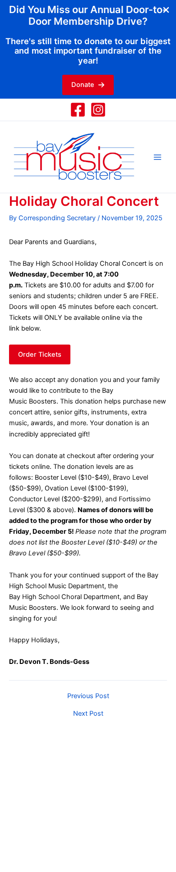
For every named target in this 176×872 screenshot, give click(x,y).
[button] (88, 85)
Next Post (88, 713)
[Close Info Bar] (166, 10)
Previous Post (88, 696)
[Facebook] (78, 110)
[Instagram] (98, 110)
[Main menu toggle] (157, 157)
